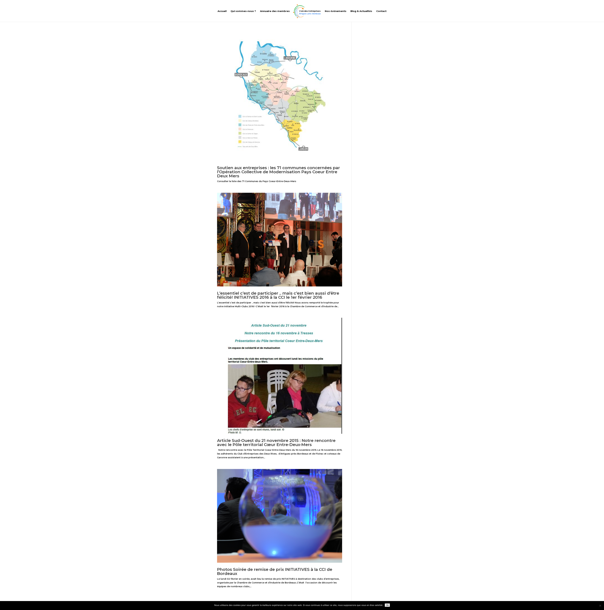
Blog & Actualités (361, 11)
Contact (381, 11)
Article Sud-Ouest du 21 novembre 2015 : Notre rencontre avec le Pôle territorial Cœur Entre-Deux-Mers (276, 442)
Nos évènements (335, 11)
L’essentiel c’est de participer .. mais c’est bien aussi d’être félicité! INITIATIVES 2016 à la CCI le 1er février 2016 (278, 295)
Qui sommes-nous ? (243, 11)
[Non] (600, 605)
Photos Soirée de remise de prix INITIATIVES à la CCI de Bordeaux (274, 571)
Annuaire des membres (275, 11)
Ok (387, 605)
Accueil (222, 11)
